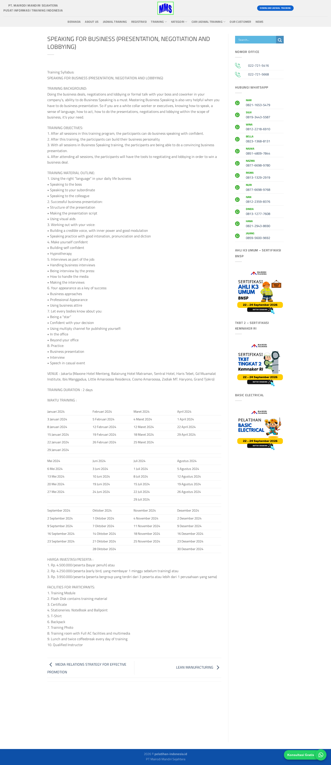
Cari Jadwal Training (207, 22)
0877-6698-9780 (258, 163)
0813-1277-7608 (258, 212)
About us (91, 21)
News (259, 21)
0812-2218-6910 (258, 127)
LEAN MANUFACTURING (195, 667)
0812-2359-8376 (258, 200)
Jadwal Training (115, 21)
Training (157, 22)
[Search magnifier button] (280, 40)
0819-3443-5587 (258, 115)
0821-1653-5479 (258, 103)
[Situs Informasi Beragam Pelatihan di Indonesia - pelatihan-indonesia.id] (165, 8)
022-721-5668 (258, 74)
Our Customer (240, 21)
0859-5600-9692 (258, 236)
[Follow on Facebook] (299, 8)
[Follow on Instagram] (307, 8)
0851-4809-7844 (258, 151)
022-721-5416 (258, 65)
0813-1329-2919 (258, 175)
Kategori (177, 22)
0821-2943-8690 (258, 224)
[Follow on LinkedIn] (323, 8)
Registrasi (139, 21)
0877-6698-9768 (258, 188)
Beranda (74, 21)
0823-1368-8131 (258, 139)
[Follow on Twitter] (315, 8)
